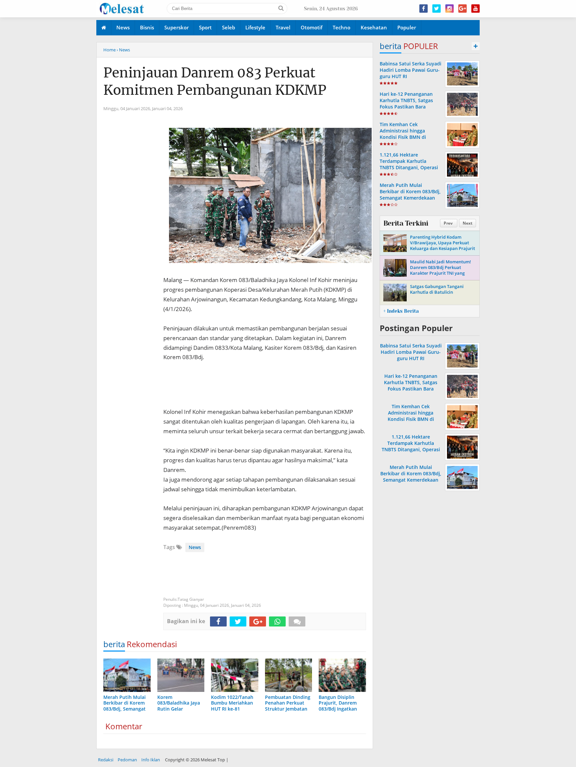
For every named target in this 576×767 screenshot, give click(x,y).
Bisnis (147, 27)
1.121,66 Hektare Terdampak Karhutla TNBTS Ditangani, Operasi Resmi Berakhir (409, 164)
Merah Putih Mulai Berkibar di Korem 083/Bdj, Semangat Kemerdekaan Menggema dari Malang (410, 195)
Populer (406, 27)
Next (467, 223)
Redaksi (105, 760)
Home (109, 50)
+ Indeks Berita (401, 311)
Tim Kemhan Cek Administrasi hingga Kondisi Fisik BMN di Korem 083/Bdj (403, 134)
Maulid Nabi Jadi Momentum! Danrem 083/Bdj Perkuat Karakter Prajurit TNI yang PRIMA (440, 270)
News (123, 27)
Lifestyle (255, 27)
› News (123, 50)
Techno (341, 27)
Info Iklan (150, 760)
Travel (283, 27)
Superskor (176, 27)
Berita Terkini (405, 223)
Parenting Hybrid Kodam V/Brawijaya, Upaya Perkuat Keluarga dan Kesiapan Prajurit (442, 242)
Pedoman (127, 760)
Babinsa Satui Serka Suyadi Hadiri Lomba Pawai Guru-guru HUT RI (410, 69)
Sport (205, 27)
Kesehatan (374, 27)
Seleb (228, 27)
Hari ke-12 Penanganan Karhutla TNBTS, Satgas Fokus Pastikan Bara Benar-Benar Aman (406, 103)
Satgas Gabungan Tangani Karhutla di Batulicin (437, 289)
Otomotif (311, 27)
